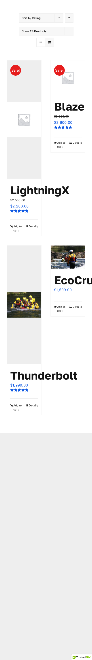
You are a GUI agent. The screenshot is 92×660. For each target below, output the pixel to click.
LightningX (39, 190)
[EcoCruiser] (68, 257)
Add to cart (17, 228)
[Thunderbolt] (24, 305)
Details (33, 226)
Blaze (69, 106)
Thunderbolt (43, 375)
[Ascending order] (69, 18)
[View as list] (49, 42)
